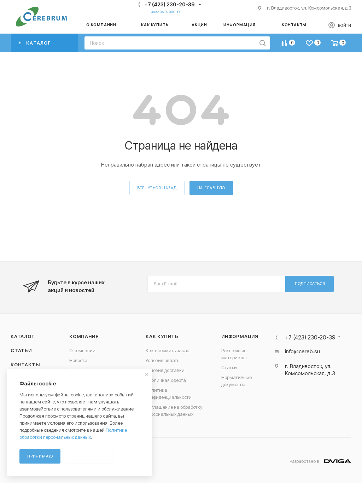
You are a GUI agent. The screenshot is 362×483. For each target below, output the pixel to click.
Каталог (22, 336)
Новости (78, 360)
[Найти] (262, 43)
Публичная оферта (166, 380)
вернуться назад (157, 187)
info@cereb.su (302, 351)
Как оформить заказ (167, 350)
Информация (239, 336)
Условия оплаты (163, 360)
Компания (84, 336)
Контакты (25, 364)
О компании (82, 350)
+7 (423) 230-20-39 (169, 4)
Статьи (21, 350)
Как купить (162, 336)
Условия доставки (165, 370)
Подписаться (310, 283)
